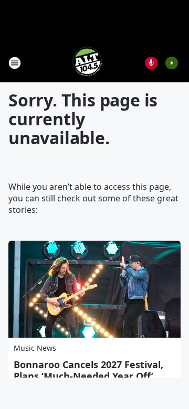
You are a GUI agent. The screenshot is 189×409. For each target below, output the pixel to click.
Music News (35, 348)
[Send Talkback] (151, 63)
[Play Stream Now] (171, 63)
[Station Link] (87, 63)
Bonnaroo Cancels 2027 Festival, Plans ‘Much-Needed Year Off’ (88, 370)
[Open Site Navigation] (14, 63)
